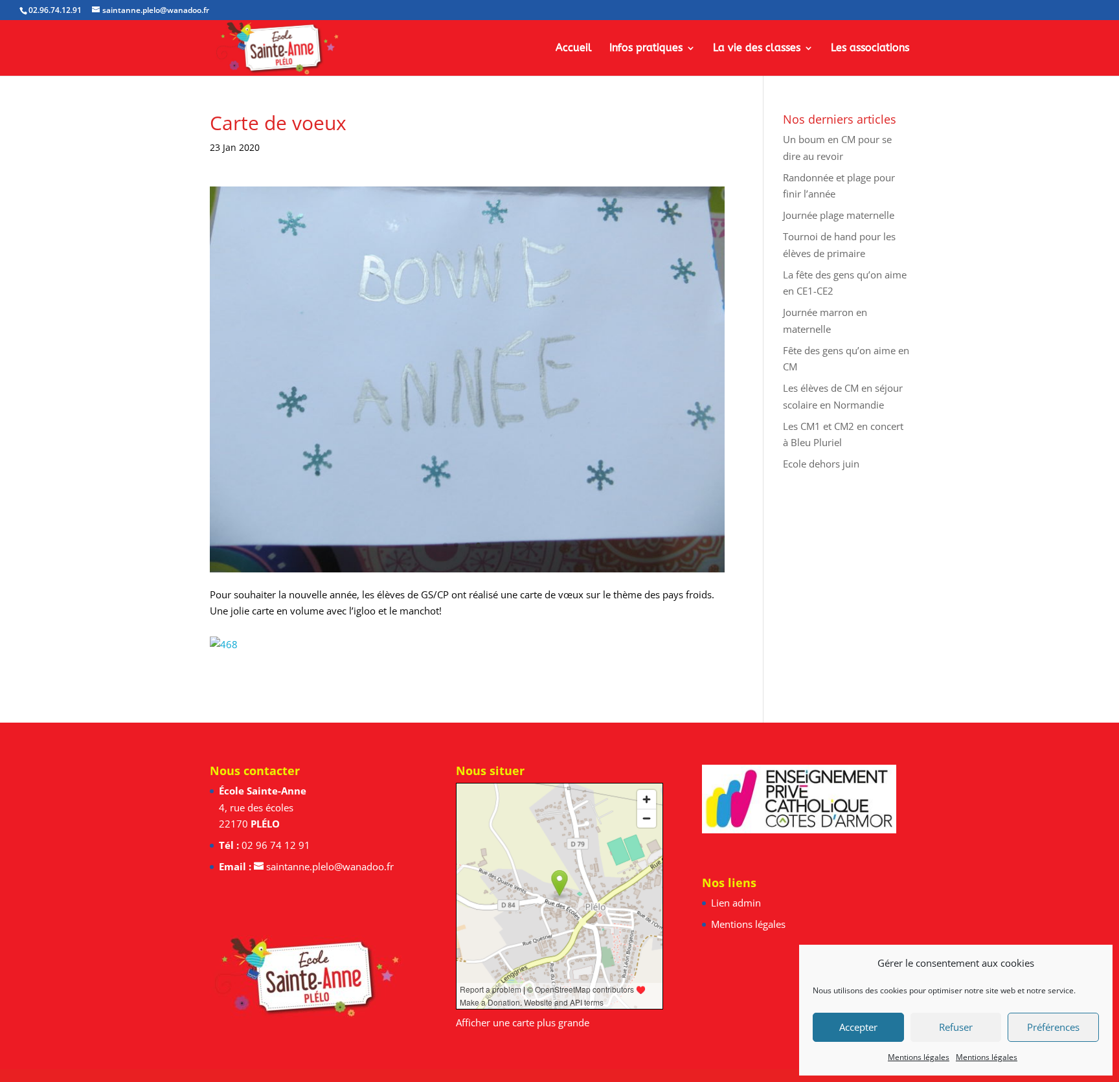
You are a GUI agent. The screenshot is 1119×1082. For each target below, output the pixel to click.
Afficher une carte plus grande (522, 1022)
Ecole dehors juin (821, 463)
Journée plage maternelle (838, 215)
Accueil (574, 48)
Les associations (870, 48)
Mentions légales (918, 1057)
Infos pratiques (646, 48)
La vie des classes (756, 48)
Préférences (1053, 1026)
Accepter (858, 1026)
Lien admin (736, 902)
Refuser (956, 1026)
